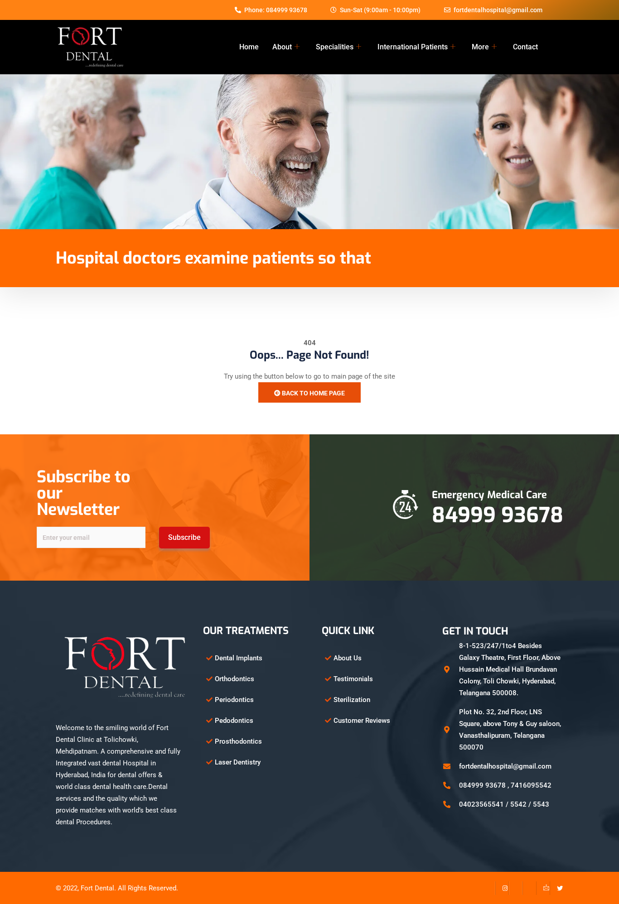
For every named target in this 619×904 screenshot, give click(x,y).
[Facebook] (488, 888)
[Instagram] (502, 888)
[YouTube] (529, 888)
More (480, 47)
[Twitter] (556, 888)
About (282, 47)
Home (249, 47)
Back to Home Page (312, 393)
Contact (525, 47)
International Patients (412, 47)
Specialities (334, 47)
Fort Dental (97, 888)
